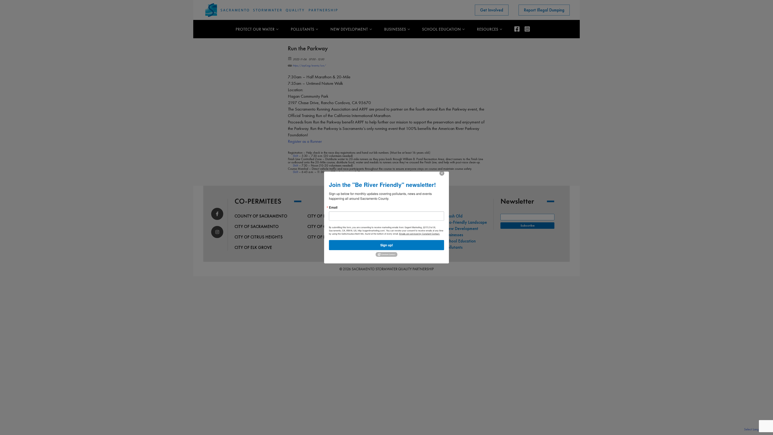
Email (333, 207)
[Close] (442, 176)
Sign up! (386, 245)
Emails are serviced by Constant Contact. (419, 233)
